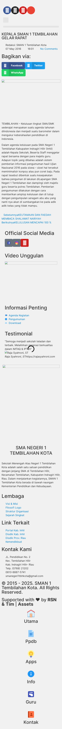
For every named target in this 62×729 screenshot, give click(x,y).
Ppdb (31, 641)
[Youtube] (23, 10)
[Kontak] (31, 714)
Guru (31, 702)
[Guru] (31, 694)
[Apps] (31, 654)
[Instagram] (15, 10)
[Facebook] (7, 10)
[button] (5, 20)
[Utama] (31, 613)
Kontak (31, 722)
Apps (31, 661)
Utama (31, 621)
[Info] (31, 674)
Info (31, 681)
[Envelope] (31, 10)
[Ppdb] (31, 633)
